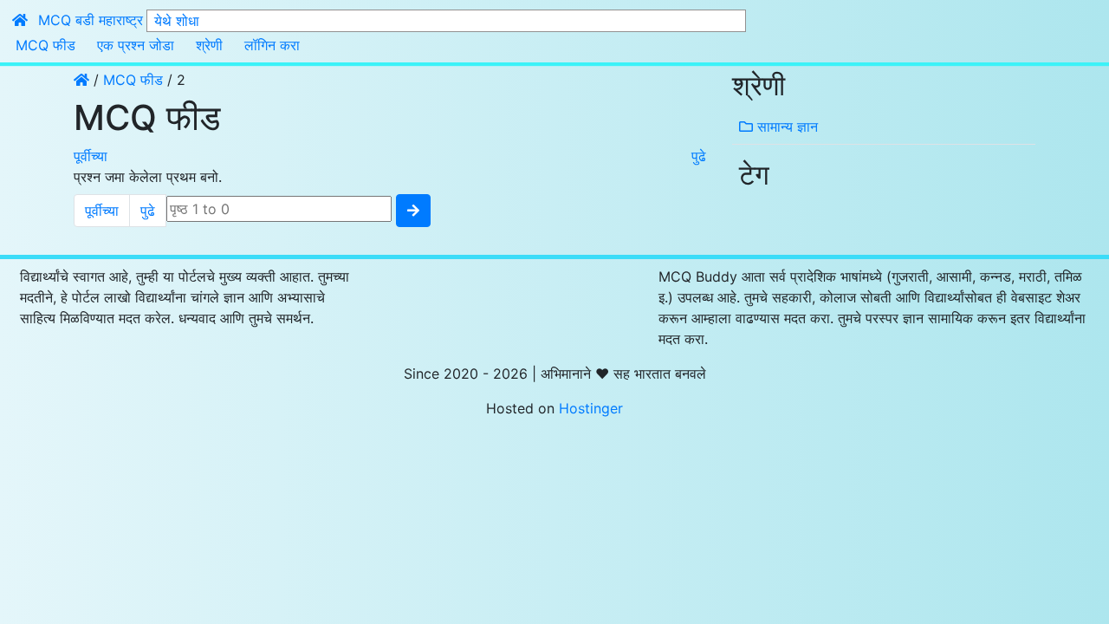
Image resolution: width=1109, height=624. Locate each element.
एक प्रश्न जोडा (135, 45)
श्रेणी (209, 45)
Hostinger (591, 408)
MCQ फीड (45, 45)
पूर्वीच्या (90, 156)
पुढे (698, 156)
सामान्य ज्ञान (785, 126)
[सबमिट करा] (413, 210)
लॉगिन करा (272, 45)
